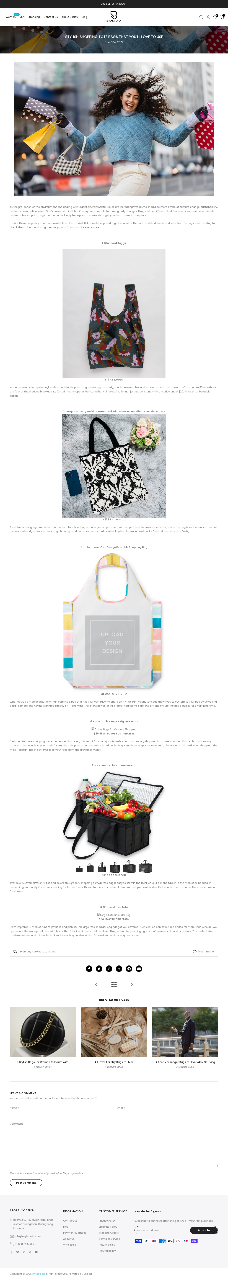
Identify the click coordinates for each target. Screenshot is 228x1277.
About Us (68, 1239)
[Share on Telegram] (129, 968)
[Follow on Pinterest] (30, 1252)
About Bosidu (70, 17)
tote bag (50, 951)
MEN (22, 17)
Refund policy (107, 1251)
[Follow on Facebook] (11, 1252)
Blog (84, 17)
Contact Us (51, 17)
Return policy (107, 1245)
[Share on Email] (139, 968)
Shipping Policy (108, 1227)
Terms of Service (109, 1239)
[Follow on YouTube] (36, 1252)
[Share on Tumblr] (119, 968)
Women (12, 17)
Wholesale (69, 1245)
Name (14, 1108)
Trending (34, 17)
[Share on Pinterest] (109, 968)
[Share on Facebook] (89, 968)
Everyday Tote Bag (31, 951)
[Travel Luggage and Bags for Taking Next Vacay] (96, 984)
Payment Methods (74, 1233)
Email (121, 1108)
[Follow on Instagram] (24, 1252)
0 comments (206, 951)
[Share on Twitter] (99, 968)
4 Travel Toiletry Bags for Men (114, 1062)
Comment (17, 1124)
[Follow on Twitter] (17, 1252)
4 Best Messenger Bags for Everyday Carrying (185, 1062)
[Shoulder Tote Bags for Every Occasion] (132, 984)
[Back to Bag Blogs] (114, 984)
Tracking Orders (109, 1233)
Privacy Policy (107, 1220)
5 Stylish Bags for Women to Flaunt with (42, 1062)
